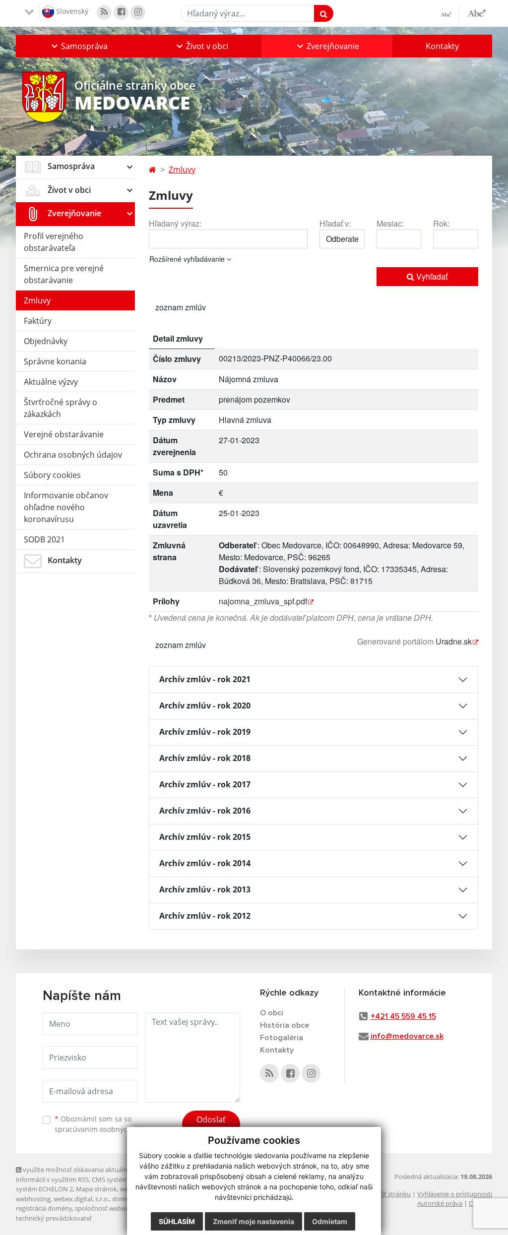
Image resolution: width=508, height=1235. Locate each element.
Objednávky (45, 341)
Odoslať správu (211, 1125)
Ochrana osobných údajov (73, 454)
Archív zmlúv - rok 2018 (205, 758)
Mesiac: (390, 223)
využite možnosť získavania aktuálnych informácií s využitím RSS (77, 1174)
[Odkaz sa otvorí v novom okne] (104, 12)
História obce (284, 1025)
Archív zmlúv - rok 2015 (205, 836)
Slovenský (71, 10)
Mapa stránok (96, 1188)
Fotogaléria (281, 1038)
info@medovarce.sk (407, 1036)
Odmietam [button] (329, 1221)
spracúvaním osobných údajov (105, 1129)
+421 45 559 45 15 (403, 1016)
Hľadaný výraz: (175, 223)
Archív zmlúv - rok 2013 (205, 889)
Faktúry (38, 320)
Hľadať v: (335, 223)
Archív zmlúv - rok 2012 (205, 915)
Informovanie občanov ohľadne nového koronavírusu (66, 507)
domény (124, 1198)
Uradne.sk (454, 641)
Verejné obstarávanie (64, 434)
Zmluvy (37, 300)
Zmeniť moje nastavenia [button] (253, 1221)
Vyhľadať (430, 276)
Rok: (441, 223)
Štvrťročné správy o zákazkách (60, 408)
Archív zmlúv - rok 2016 (205, 810)
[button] (78, 46)
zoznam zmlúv (180, 307)
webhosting (33, 1198)
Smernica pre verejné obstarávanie (64, 274)
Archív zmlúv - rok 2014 (205, 863)
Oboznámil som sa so (105, 1124)
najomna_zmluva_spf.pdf (263, 601)
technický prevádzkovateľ (53, 1218)
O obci (271, 1013)
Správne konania (55, 361)
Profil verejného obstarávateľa (53, 242)
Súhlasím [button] (177, 1221)
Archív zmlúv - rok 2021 (205, 679)
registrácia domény (44, 1208)
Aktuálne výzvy (51, 381)
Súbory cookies (52, 475)
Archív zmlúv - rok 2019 (205, 731)
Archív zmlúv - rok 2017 (205, 784)
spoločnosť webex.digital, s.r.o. (120, 1208)
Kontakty (442, 46)
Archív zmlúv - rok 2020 (205, 705)
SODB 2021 (44, 539)
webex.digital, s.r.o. (81, 1198)
